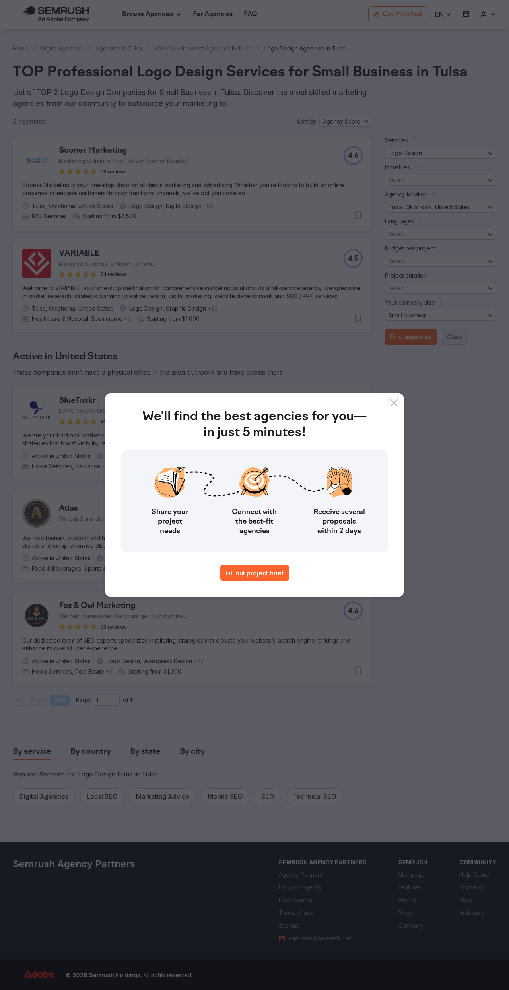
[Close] (394, 402)
